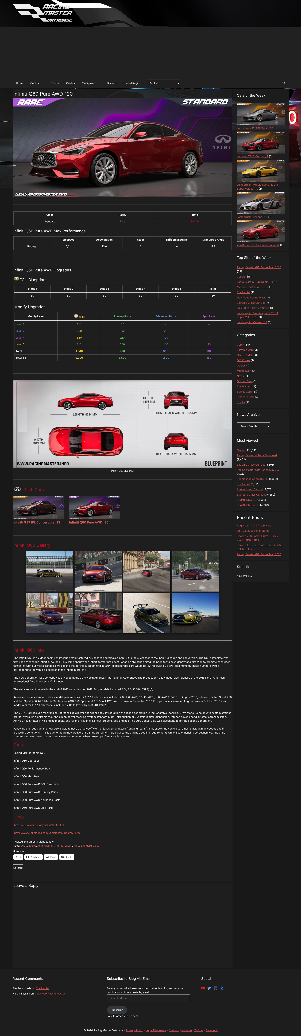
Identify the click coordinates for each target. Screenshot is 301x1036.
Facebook (212, 1030)
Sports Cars (244, 391)
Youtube (187, 1030)
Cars (240, 344)
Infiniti (59, 845)
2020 (24, 845)
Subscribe (117, 1010)
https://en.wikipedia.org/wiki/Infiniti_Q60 (39, 825)
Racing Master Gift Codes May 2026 (259, 554)
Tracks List (42, 988)
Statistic (174, 1030)
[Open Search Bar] (284, 83)
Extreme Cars (245, 349)
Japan (68, 845)
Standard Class (90, 845)
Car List (35, 83)
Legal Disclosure (156, 1030)
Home (19, 83)
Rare (76, 845)
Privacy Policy (134, 1030)
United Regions (133, 83)
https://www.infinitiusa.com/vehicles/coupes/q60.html (47, 833)
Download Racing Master (49, 993)
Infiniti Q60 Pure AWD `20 (89, 522)
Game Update (245, 355)
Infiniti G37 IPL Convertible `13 (36, 522)
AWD (47, 845)
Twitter (198, 1030)
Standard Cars (245, 397)
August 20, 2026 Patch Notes (255, 525)
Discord (112, 83)
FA (52, 845)
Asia (40, 845)
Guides (70, 83)
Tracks (55, 83)
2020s (32, 845)
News (240, 376)
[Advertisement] (150, 51)
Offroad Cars (245, 381)
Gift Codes (243, 360)
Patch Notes (244, 386)
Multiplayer (89, 83)
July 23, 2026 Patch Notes (253, 530)
